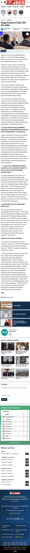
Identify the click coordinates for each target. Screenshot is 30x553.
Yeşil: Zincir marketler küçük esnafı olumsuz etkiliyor (6, 352)
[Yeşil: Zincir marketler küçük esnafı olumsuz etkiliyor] (7, 346)
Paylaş (4, 50)
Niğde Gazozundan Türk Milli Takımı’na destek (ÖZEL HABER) (22, 352)
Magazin (13, 542)
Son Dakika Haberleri (8, 537)
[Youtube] (17, 519)
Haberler (3, 20)
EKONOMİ (15, 6)
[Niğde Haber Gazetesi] (14, 2)
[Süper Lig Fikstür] (28, 448)
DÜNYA (25, 545)
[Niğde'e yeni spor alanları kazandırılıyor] (7, 372)
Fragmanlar (13, 543)
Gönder (4, 399)
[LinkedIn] (15, 519)
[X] (10, 519)
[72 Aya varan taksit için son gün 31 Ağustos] (7, 360)
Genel (25, 542)
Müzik (17, 543)
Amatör (8, 542)
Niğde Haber (12, 331)
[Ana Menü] (1, 2)
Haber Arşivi (20, 537)
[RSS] (22, 519)
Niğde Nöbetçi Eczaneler (6, 526)
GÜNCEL (3, 6)
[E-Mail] (10, 334)
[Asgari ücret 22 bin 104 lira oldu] (15, 40)
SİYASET (22, 6)
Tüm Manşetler (20, 534)
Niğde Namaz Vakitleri (9, 529)
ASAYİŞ (9, 6)
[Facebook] (7, 519)
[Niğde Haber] (4, 332)
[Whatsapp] (20, 519)
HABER (4, 542)
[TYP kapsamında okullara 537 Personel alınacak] (22, 360)
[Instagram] (12, 519)
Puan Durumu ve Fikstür (9, 534)
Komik (17, 542)
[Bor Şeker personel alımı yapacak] (22, 372)
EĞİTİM (28, 6)
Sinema (21, 542)
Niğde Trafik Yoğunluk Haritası (21, 530)
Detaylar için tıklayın (15, 442)
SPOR (18, 545)
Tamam (15, 551)
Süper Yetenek (23, 543)
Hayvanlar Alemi (6, 543)
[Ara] (27, 2)
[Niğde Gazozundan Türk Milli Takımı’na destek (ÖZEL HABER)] (22, 346)
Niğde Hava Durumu (22, 525)
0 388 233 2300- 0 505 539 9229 (16, 510)
